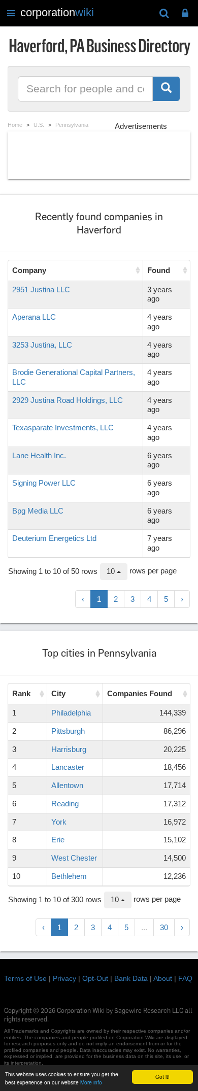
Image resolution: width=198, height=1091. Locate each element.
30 (164, 927)
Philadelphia (71, 712)
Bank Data (131, 978)
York (59, 821)
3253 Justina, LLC (42, 344)
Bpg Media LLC (37, 510)
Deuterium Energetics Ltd (54, 538)
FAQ (185, 978)
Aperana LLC (34, 317)
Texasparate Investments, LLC (63, 427)
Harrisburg (68, 749)
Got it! (162, 1076)
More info (91, 1082)
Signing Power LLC (44, 483)
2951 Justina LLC (41, 289)
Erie (57, 839)
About (162, 978)
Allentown (67, 785)
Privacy (64, 978)
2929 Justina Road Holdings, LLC (67, 400)
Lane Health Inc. (39, 455)
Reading (65, 803)
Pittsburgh (68, 731)
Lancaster (67, 767)
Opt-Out (95, 978)
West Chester (74, 858)
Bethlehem (69, 876)
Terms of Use (25, 978)
